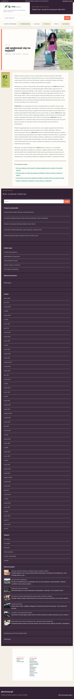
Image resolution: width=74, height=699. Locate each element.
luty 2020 (6, 447)
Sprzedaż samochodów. (16, 604)
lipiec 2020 (6, 426)
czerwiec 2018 (7, 494)
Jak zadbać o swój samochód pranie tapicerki (21, 612)
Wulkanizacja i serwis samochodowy (19, 588)
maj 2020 (6, 434)
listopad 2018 (7, 473)
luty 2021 (6, 396)
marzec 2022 (7, 340)
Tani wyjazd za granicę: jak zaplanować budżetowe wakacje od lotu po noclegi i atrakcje (40, 178)
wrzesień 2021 (7, 366)
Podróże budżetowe (8, 552)
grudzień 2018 (7, 469)
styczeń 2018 (7, 515)
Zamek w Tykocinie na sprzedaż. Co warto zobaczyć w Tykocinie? (34, 181)
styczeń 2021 (7, 400)
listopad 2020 (7, 409)
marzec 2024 (7, 323)
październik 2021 (8, 362)
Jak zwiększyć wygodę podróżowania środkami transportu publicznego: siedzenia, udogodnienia (26, 218)
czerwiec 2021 (7, 379)
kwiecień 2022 (7, 336)
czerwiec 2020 (7, 430)
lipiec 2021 (6, 375)
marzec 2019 (7, 456)
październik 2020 (8, 413)
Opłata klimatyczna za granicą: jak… (12, 256)
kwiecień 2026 (7, 315)
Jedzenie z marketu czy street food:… (12, 265)
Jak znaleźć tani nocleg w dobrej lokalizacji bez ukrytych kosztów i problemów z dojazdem (31, 596)
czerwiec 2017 (7, 524)
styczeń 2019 (7, 464)
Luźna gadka (7, 543)
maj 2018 (6, 498)
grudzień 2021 (7, 353)
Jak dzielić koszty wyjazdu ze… (11, 252)
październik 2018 (8, 477)
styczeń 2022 (7, 349)
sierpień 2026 (7, 298)
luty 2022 (6, 345)
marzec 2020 (7, 443)
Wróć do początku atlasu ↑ (65, 695)
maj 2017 (6, 528)
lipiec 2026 (6, 302)
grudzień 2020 (7, 404)
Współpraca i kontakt (68, 1)
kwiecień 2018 (7, 503)
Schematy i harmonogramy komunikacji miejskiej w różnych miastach (19, 224)
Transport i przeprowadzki (10, 556)
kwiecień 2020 (7, 439)
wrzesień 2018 (7, 481)
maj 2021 (6, 383)
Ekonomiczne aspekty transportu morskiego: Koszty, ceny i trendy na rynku (21, 235)
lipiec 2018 (6, 490)
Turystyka (6, 560)
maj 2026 (6, 311)
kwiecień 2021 (7, 387)
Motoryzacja (7, 547)
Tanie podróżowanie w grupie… (11, 260)
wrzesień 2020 (7, 417)
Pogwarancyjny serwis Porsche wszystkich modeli (15, 633)
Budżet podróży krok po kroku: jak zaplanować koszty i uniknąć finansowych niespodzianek (32, 621)
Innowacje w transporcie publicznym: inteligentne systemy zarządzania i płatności (29, 571)
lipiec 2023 (6, 328)
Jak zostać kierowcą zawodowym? (19, 579)
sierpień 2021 (7, 370)
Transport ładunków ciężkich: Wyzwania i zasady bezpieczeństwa (19, 212)
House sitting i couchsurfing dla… (11, 269)
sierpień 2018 (7, 486)
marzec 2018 (7, 507)
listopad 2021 (7, 358)
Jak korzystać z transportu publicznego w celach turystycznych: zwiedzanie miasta (22, 229)
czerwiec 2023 (7, 332)
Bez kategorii (7, 539)
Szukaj (67, 18)
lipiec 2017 (6, 520)
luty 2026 (6, 319)
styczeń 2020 (7, 451)
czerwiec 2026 (7, 306)
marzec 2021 (7, 392)
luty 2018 (6, 511)
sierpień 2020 (7, 422)
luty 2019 (6, 460)
